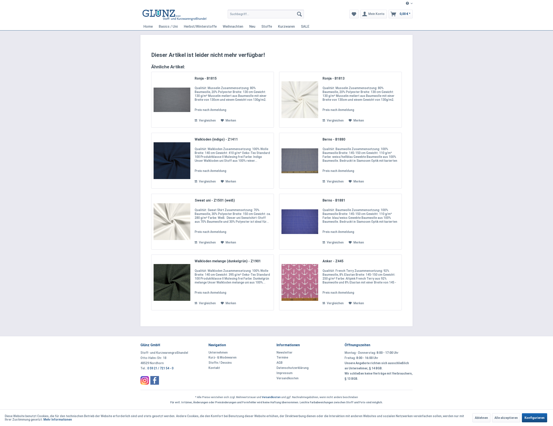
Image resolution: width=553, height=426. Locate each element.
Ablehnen (481, 418)
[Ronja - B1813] (299, 99)
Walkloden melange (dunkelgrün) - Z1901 (228, 261)
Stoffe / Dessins (220, 362)
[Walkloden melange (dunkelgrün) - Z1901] (172, 282)
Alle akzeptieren (506, 418)
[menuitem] (408, 3)
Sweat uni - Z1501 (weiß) (215, 200)
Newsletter (284, 352)
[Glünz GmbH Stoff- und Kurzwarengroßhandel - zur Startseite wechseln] (174, 15)
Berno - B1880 (334, 139)
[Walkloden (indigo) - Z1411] (172, 160)
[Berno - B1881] (299, 221)
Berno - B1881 (334, 200)
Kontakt (214, 368)
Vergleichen (207, 120)
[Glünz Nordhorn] (144, 380)
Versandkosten (287, 378)
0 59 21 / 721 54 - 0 (160, 368)
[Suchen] (299, 14)
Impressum (284, 373)
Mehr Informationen (57, 419)
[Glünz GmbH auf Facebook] (154, 380)
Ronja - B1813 (334, 78)
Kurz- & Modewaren (222, 357)
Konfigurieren (534, 418)
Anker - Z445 (333, 261)
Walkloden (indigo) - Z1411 (216, 139)
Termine (282, 357)
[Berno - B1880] (299, 160)
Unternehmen (218, 352)
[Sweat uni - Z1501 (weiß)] (172, 221)
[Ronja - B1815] (172, 99)
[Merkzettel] (354, 14)
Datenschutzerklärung (292, 368)
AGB (279, 362)
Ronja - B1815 (206, 78)
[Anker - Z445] (299, 282)
